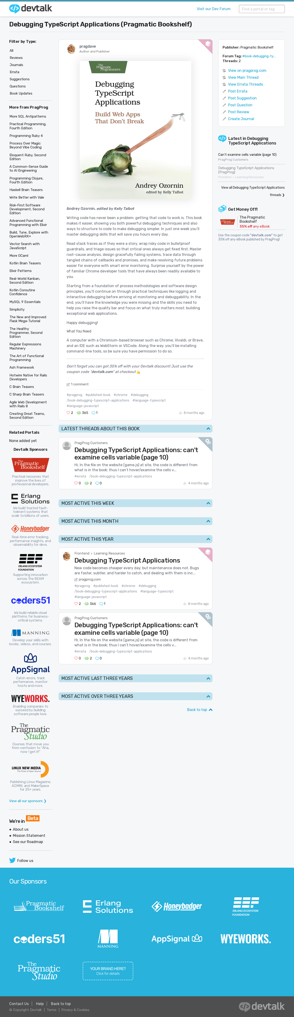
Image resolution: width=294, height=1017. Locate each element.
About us (20, 829)
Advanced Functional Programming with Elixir (28, 223)
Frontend (81, 553)
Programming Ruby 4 (26, 136)
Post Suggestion (242, 98)
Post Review (238, 112)
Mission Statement (29, 835)
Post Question (240, 105)
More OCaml (18, 256)
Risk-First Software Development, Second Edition (27, 209)
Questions (18, 86)
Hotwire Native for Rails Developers (28, 377)
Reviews (16, 58)
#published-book (97, 395)
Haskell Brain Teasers (26, 190)
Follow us (25, 860)
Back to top (197, 710)
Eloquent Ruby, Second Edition (27, 157)
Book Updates (21, 93)
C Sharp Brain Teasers (26, 394)
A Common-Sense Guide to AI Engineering (28, 169)
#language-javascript (83, 406)
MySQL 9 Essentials (25, 302)
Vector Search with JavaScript (24, 246)
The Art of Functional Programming (26, 358)
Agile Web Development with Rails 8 (28, 404)
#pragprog (74, 395)
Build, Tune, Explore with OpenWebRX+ (28, 234)
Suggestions (20, 79)
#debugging (139, 395)
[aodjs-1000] (135, 129)
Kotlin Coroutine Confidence (22, 292)
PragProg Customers (91, 443)
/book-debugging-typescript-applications (98, 400)
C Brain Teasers (21, 387)
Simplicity (17, 309)
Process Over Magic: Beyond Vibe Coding (25, 145)
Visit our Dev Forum (214, 9)
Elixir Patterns (20, 271)
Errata (14, 72)
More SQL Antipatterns (27, 116)
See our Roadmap (28, 842)
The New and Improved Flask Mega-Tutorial (27, 319)
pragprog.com (90, 579)
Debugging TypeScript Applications (252, 141)
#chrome (120, 395)
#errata (80, 476)
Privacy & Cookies (75, 1010)
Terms (52, 1010)
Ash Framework (21, 367)
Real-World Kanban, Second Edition (24, 281)
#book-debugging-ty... (258, 56)
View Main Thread (243, 77)
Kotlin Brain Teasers (25, 263)
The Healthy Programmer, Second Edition (25, 333)
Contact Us (19, 1004)
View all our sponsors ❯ (28, 801)
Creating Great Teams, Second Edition (27, 416)
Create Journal (241, 119)
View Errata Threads (245, 84)
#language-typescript (149, 400)
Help (40, 1004)
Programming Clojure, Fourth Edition (26, 180)
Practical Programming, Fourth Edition (27, 126)
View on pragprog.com (247, 70)
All (11, 51)
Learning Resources (109, 553)
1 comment (80, 384)
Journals (16, 65)
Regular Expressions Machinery (25, 346)
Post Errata (237, 91)
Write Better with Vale (26, 197)
